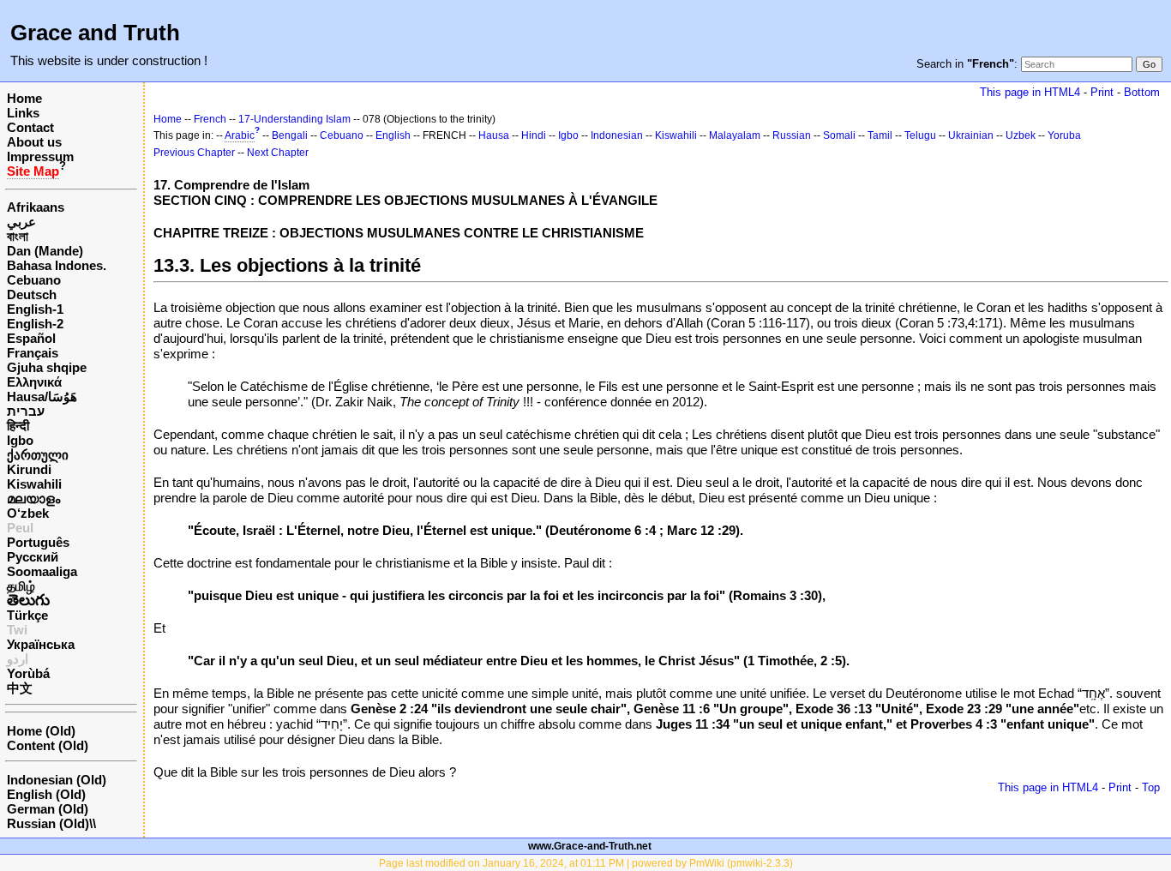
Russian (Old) (48, 823)
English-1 (35, 309)
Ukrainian (971, 135)
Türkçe (27, 615)
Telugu (920, 135)
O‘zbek (28, 513)
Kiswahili (34, 484)
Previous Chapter (194, 153)
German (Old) (47, 809)
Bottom (1142, 92)
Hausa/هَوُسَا (42, 396)
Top (1151, 787)
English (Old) (46, 794)
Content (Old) (47, 745)
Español (31, 338)
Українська (41, 644)
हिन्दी (18, 425)
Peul (20, 527)
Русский (32, 557)
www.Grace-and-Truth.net (590, 846)
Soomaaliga (42, 571)
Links (23, 112)
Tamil (880, 135)
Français (32, 352)
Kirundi (29, 469)
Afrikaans (35, 207)
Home (24, 98)
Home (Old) (41, 731)
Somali (839, 135)
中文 (20, 688)
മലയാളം (33, 498)
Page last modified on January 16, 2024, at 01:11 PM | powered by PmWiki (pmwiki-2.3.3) (586, 863)
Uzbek (1021, 135)
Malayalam (734, 135)
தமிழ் (21, 586)
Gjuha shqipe (47, 367)
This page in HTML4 (1030, 92)
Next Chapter (278, 153)
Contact (30, 127)
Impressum (40, 156)
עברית (26, 411)
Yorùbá (28, 673)
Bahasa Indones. (56, 265)
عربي (21, 221)
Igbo (20, 440)
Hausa (493, 135)
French (210, 119)
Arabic (240, 135)
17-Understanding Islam (294, 119)
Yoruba (1064, 135)
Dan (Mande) (45, 250)
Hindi (533, 135)
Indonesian (617, 135)
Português (38, 542)
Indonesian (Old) (56, 779)
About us (34, 142)
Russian (791, 135)
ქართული (38, 455)
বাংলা (17, 236)
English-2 (35, 323)
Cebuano (34, 280)
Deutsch (32, 294)
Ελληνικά (34, 382)
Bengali (290, 135)
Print (1102, 92)
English (393, 135)
